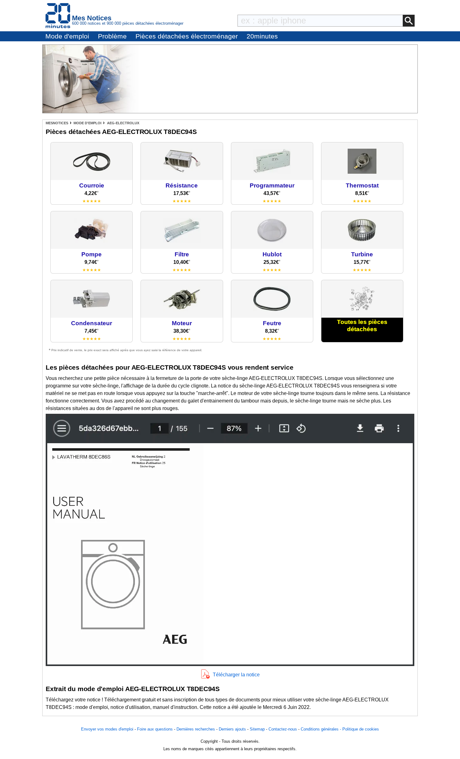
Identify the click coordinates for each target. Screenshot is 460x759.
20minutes (262, 36)
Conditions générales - (321, 729)
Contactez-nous (282, 729)
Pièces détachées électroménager (186, 36)
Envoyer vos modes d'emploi (107, 729)
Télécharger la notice (236, 674)
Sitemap (257, 729)
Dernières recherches (195, 729)
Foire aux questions (155, 729)
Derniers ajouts (232, 729)
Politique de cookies (360, 729)
